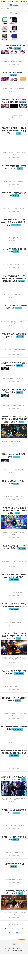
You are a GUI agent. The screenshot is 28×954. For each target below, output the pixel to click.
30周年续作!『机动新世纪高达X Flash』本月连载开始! (14, 100)
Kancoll (17, 700)
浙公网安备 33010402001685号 (14, 950)
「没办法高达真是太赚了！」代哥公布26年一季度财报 (14, 546)
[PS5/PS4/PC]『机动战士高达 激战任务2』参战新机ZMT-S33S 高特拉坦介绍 (14, 636)
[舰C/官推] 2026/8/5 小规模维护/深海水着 (14, 699)
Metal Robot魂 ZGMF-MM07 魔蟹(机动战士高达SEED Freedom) (14, 751)
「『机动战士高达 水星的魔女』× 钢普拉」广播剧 (14, 891)
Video (18, 133)
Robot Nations (16, 225)
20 (22, 928)
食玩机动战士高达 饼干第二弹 (14, 72)
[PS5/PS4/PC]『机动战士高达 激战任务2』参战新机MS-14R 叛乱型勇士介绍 (14, 130)
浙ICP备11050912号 (18, 948)
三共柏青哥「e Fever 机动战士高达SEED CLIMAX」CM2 (14, 778)
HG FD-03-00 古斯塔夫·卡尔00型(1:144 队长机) (14, 167)
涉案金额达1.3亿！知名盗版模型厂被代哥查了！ (14, 335)
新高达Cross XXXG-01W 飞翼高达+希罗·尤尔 (14, 390)
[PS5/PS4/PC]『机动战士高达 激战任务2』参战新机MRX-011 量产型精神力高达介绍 (14, 419)
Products (17, 48)
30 (9, 932)
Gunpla (20, 168)
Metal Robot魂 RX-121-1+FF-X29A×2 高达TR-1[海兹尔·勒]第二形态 (14, 222)
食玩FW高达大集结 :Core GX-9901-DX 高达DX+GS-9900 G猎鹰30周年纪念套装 (14, 278)
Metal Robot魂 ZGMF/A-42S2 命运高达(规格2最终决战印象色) (14, 605)
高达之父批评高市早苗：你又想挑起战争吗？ (14, 306)
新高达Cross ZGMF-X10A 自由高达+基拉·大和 (14, 364)
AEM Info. (23, 102)
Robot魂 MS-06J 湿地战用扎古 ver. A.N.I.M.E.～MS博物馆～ (14, 575)
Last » (18, 932)
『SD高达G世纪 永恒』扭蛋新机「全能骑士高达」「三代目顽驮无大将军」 (14, 510)
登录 (26, 5)
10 (19, 928)
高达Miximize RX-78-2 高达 (14, 863)
